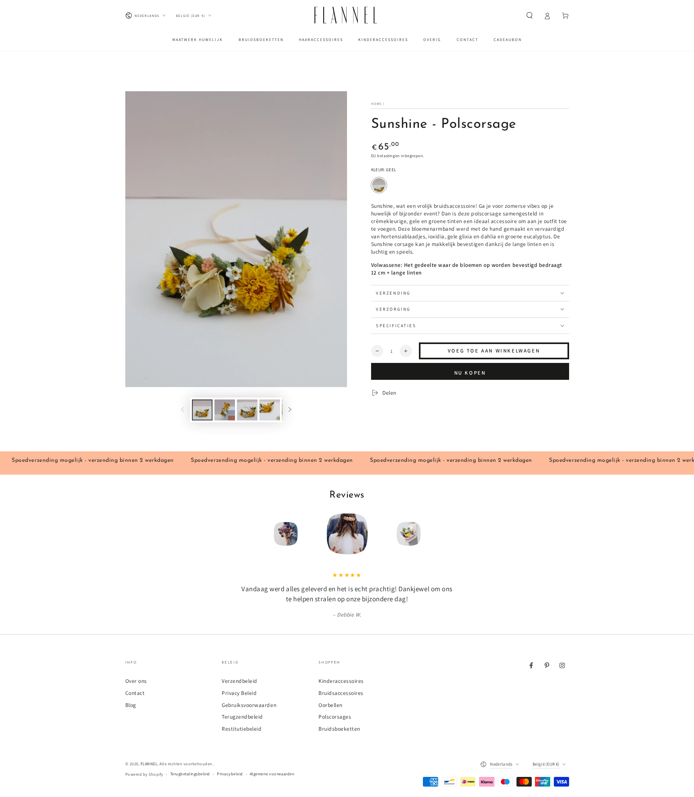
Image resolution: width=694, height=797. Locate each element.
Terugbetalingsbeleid (190, 774)
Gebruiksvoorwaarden (249, 705)
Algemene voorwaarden (272, 774)
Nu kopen (470, 372)
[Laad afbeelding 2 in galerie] (224, 410)
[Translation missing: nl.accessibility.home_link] (347, 15)
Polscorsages (334, 716)
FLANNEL (149, 763)
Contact (135, 693)
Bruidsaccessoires (340, 693)
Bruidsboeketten (339, 728)
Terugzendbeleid (242, 716)
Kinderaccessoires (341, 680)
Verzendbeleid (239, 680)
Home (376, 103)
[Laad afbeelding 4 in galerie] (269, 410)
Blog (130, 705)
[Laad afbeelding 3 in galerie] (247, 410)
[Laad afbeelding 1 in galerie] (202, 410)
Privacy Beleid (239, 693)
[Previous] (239, 534)
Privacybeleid (230, 774)
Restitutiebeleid (241, 728)
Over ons (136, 680)
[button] (530, 15)
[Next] (454, 534)
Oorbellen (330, 705)
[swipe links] (182, 409)
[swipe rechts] (289, 409)
